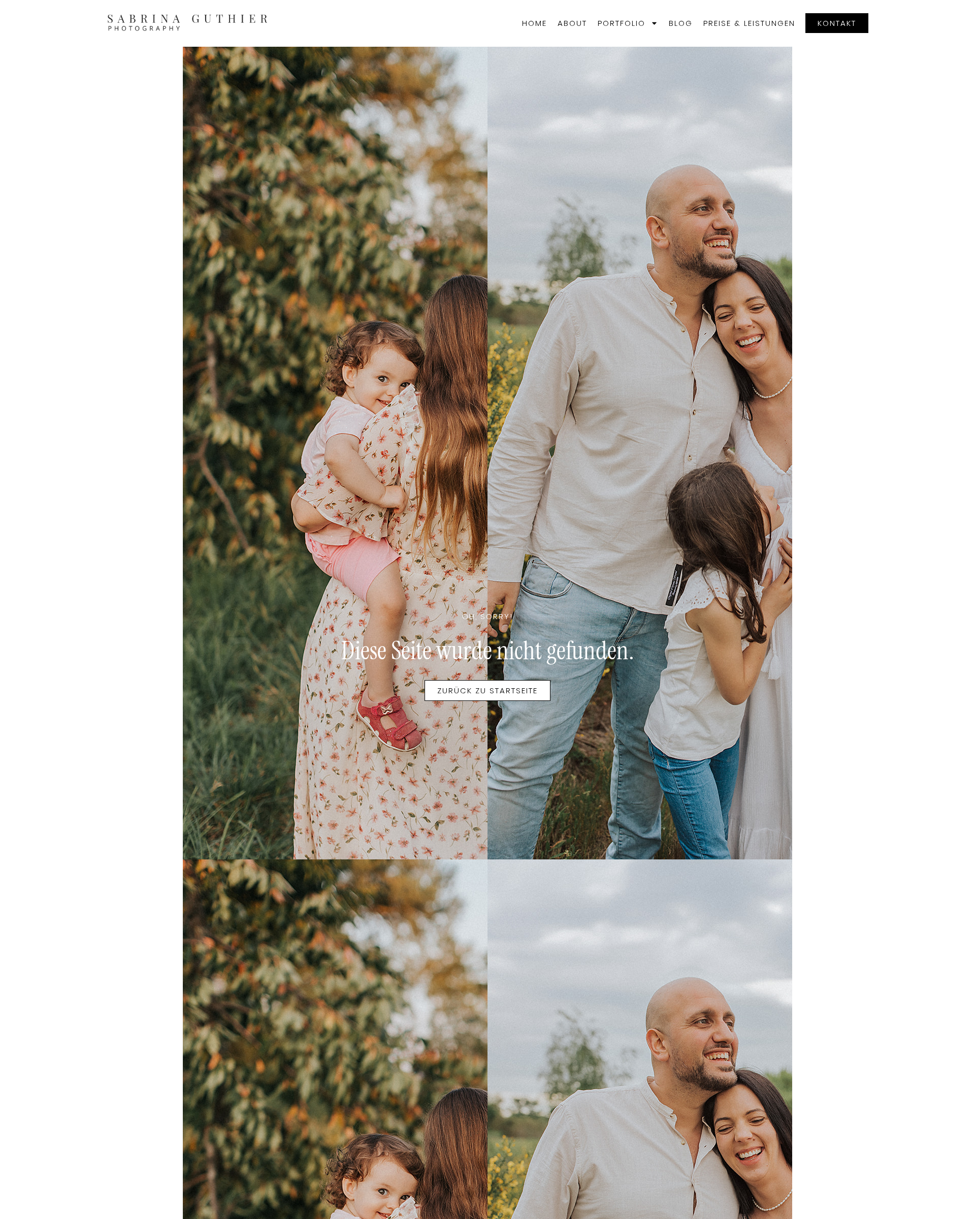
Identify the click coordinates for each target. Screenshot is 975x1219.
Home (534, 23)
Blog (681, 23)
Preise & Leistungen (749, 23)
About (572, 23)
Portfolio (621, 23)
